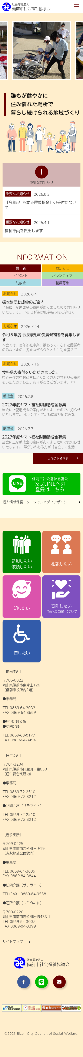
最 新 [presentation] (21, 268)
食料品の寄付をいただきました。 (31, 372)
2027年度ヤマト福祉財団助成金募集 (34, 405)
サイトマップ (13, 941)
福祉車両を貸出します (24, 230)
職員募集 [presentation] (62, 282)
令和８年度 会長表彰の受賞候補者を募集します (41, 337)
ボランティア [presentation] (62, 275)
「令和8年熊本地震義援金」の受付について (40, 205)
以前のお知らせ (58, 458)
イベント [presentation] (21, 275)
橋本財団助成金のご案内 (23, 302)
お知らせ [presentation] (62, 268)
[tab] (21, 268)
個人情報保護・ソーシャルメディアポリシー (37, 501)
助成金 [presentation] (21, 282)
